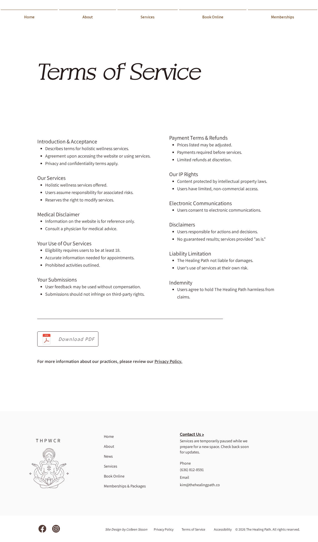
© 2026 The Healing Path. (254, 529)
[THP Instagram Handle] (56, 529)
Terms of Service (193, 529)
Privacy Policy (163, 529)
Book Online (114, 476)
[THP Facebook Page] (42, 529)
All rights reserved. (286, 529)
